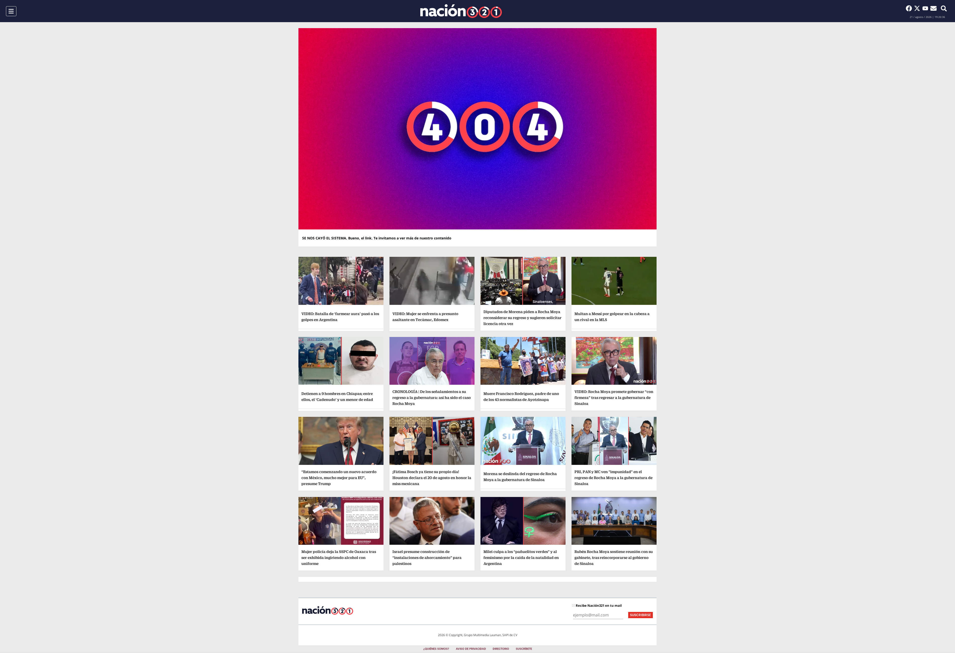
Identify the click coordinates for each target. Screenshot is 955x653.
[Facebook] (910, 8)
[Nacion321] (461, 11)
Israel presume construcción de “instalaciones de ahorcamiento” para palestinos (427, 557)
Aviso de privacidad (471, 649)
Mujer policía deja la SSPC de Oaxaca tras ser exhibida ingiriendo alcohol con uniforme (338, 557)
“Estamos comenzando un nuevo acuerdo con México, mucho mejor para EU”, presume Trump (339, 478)
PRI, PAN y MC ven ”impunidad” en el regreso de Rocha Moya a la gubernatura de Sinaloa (613, 478)
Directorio (501, 649)
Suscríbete (524, 649)
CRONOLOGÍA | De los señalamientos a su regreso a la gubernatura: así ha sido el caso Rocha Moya (431, 397)
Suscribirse (640, 615)
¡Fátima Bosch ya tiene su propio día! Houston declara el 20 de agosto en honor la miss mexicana (431, 478)
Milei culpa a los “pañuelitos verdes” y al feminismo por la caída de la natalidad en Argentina (521, 557)
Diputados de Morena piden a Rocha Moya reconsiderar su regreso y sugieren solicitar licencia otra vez (522, 318)
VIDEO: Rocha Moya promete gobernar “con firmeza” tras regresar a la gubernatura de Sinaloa (613, 397)
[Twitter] (918, 8)
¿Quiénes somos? (436, 649)
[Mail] (933, 8)
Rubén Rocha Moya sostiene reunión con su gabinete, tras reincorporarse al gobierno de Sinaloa (613, 557)
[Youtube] (926, 8)
